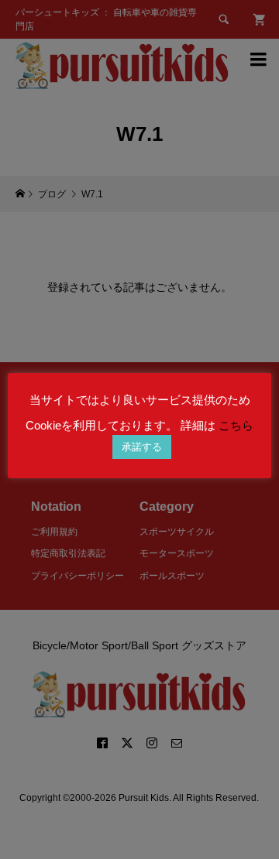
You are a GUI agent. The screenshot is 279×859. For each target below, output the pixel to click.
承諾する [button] (142, 447)
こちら (236, 425)
